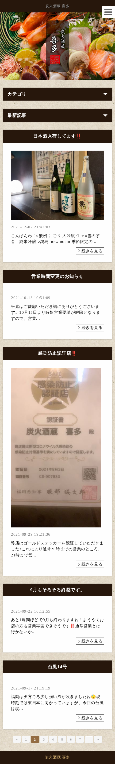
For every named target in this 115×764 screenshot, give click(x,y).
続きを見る (92, 251)
